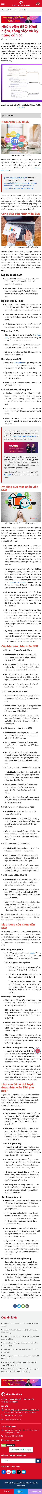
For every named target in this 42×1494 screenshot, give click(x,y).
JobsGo (32, 953)
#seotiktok (32, 183)
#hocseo (7, 186)
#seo (25, 183)
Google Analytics (17, 582)
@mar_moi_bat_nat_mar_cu (15, 178)
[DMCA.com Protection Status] (8, 1445)
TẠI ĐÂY (20, 107)
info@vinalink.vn (15, 1420)
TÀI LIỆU (9, 10)
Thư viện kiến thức (21, 10)
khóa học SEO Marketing (24, 436)
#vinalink (28, 186)
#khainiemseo (17, 183)
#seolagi (7, 183)
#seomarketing (17, 186)
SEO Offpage (19, 363)
